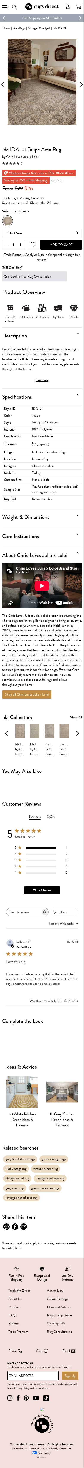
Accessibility (55, 1290)
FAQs (12, 1315)
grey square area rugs (45, 1188)
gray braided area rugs (20, 1159)
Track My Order (19, 1290)
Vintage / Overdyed (39, 28)
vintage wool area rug (50, 1178)
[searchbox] (23, 912)
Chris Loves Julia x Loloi (22, 156)
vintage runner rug (45, 1168)
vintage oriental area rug (21, 1197)
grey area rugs (15, 1188)
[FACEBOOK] (18, 1398)
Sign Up (70, 1375)
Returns (13, 1323)
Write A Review (42, 890)
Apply (29, 254)
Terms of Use (41, 1388)
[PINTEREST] (26, 1398)
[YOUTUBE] (36, 1398)
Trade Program (18, 1331)
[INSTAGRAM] (9, 1398)
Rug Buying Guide (59, 1315)
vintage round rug (17, 1178)
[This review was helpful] (65, 1000)
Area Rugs (19, 28)
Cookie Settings (57, 1298)
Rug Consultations (59, 1331)
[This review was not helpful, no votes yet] (73, 1000)
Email (66, 1350)
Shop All (76, 717)
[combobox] (63, 923)
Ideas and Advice (58, 1307)
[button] (79, 7)
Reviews (13, 1307)
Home (6, 28)
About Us (15, 1298)
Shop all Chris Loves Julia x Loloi (27, 694)
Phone (12, 1350)
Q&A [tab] (51, 816)
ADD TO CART (61, 244)
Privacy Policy (22, 1388)
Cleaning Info (56, 1323)
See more (42, 380)
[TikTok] (46, 1398)
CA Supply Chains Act (58, 1449)
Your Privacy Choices (44, 1455)
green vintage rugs (54, 1159)
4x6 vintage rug (16, 1168)
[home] (42, 9)
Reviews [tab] (35, 816)
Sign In (42, 254)
